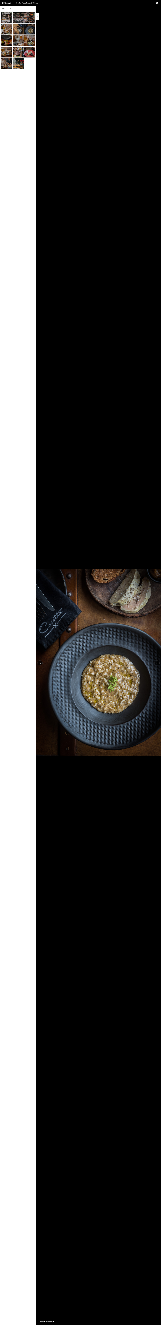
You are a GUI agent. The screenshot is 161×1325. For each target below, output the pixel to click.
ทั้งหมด (4, 8)
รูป (10, 8)
